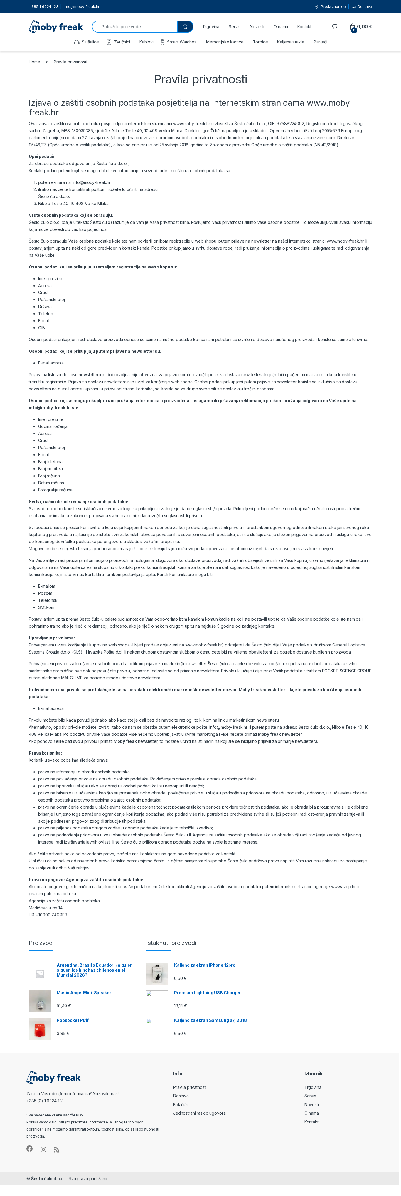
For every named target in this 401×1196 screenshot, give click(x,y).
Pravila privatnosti (189, 1087)
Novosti (257, 26)
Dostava (365, 6)
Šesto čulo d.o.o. (48, 1178)
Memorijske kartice (224, 41)
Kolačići (180, 1104)
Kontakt (304, 26)
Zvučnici (122, 41)
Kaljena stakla (290, 41)
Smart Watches (182, 41)
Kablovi (146, 41)
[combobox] (134, 27)
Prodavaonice (333, 6)
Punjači (320, 41)
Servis (234, 26)
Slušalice (90, 41)
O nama (281, 26)
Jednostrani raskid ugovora (199, 1113)
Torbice (260, 41)
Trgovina (210, 26)
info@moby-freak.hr (82, 6)
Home (34, 61)
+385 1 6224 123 (43, 6)
